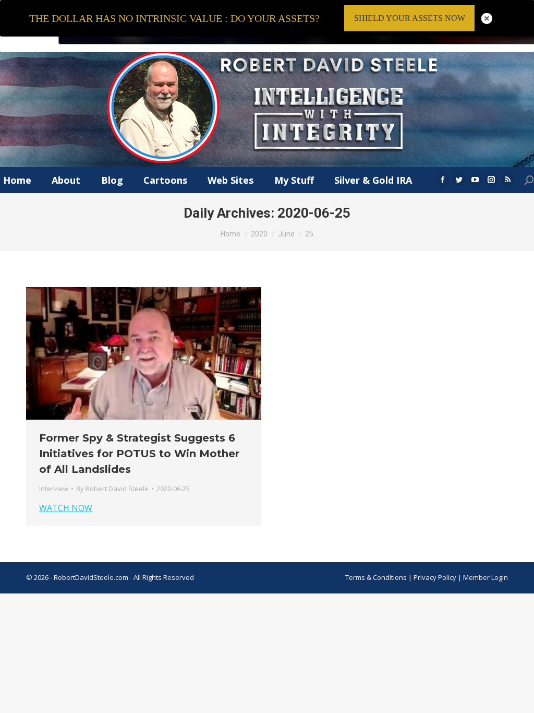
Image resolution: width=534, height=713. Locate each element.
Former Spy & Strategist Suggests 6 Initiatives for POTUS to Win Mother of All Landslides (139, 454)
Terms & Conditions (376, 577)
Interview (53, 488)
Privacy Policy (436, 577)
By (112, 488)
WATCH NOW (65, 508)
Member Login (485, 577)
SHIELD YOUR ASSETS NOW (409, 18)
